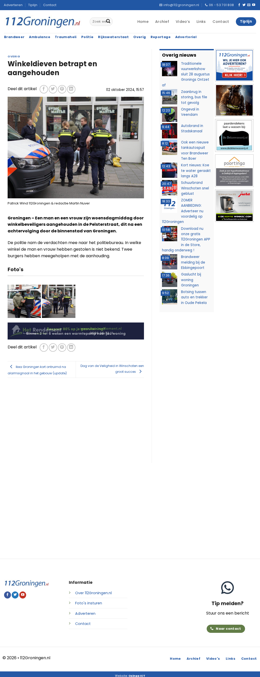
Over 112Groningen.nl (93, 592)
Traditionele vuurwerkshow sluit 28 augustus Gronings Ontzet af (186, 74)
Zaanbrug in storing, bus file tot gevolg (194, 97)
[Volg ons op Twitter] (244, 5)
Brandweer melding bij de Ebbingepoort (193, 262)
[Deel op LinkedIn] (71, 89)
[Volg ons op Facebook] (239, 5)
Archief (162, 21)
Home (143, 21)
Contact (49, 5)
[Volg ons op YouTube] (253, 5)
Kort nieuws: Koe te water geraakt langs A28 (196, 171)
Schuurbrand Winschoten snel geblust (195, 188)
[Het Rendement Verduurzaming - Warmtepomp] (76, 331)
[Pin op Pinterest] (62, 89)
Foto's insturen (88, 603)
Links (201, 21)
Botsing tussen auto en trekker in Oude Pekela (194, 297)
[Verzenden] (108, 21)
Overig (14, 56)
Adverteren (13, 5)
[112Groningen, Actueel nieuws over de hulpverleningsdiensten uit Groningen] (43, 22)
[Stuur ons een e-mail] (248, 5)
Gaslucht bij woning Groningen (191, 280)
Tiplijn (32, 5)
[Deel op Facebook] (44, 89)
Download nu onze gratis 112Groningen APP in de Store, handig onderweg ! (186, 239)
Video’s (183, 21)
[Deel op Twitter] (53, 89)
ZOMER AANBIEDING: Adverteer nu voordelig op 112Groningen (182, 211)
